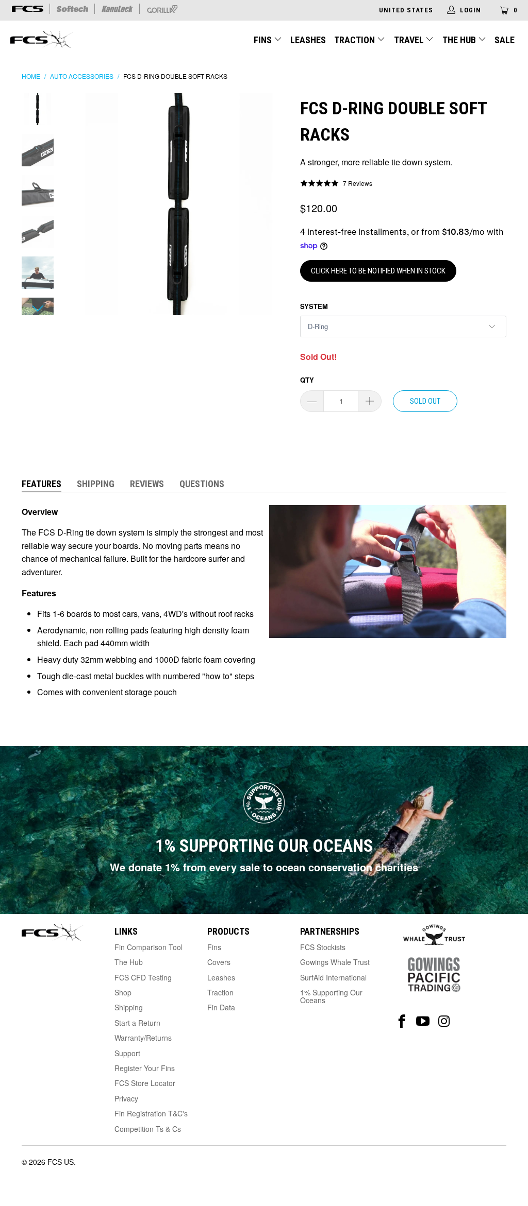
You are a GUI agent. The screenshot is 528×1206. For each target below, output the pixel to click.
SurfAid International (333, 977)
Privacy (126, 1098)
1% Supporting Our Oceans (331, 996)
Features (41, 483)
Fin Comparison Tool (148, 947)
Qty (307, 380)
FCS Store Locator (144, 1083)
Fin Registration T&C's (151, 1113)
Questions (201, 483)
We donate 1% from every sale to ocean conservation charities (264, 866)
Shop (122, 992)
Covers (218, 962)
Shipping (95, 483)
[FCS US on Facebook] (402, 1021)
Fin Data (221, 1007)
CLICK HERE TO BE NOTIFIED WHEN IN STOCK (378, 270)
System (314, 306)
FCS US (60, 1162)
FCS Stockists (322, 947)
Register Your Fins (144, 1068)
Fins (263, 40)
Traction (355, 40)
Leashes (308, 40)
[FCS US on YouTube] (423, 1021)
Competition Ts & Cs (147, 1129)
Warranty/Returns (143, 1037)
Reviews (147, 483)
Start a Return (137, 1023)
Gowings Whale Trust (335, 962)
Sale (504, 40)
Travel (409, 40)
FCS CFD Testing (143, 977)
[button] (336, 182)
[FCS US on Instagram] (444, 1021)
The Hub (460, 40)
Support (127, 1053)
